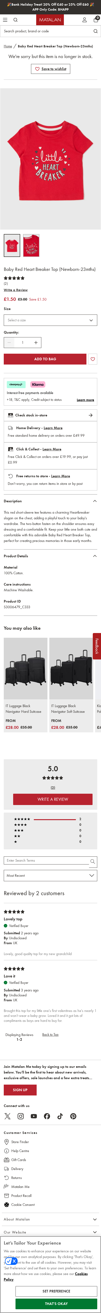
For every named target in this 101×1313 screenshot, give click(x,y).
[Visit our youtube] (34, 1116)
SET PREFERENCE (56, 1291)
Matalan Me (20, 1186)
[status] (22, 342)
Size (7, 308)
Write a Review (16, 290)
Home (8, 46)
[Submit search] (15, 20)
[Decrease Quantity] (9, 342)
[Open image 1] (12, 245)
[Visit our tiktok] (60, 1116)
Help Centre (20, 1151)
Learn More (53, 428)
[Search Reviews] (93, 862)
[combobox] (50, 320)
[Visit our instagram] (20, 1116)
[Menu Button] (5, 20)
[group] (19, 724)
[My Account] (84, 20)
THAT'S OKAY (56, 1303)
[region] (50, 1274)
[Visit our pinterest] (73, 1116)
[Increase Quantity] (36, 342)
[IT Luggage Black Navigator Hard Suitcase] (25, 668)
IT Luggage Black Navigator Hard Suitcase (23, 709)
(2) (6, 283)
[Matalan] (50, 19)
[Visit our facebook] (47, 1116)
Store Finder (20, 1142)
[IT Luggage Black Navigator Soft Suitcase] (71, 668)
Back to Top (50, 1034)
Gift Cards (18, 1160)
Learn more (85, 400)
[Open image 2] (31, 245)
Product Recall (21, 1195)
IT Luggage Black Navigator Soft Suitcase (68, 709)
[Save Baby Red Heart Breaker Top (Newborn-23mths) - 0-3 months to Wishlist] (37, 69)
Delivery (17, 1168)
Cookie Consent (23, 1204)
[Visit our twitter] (7, 1116)
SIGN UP (20, 1090)
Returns (16, 1177)
